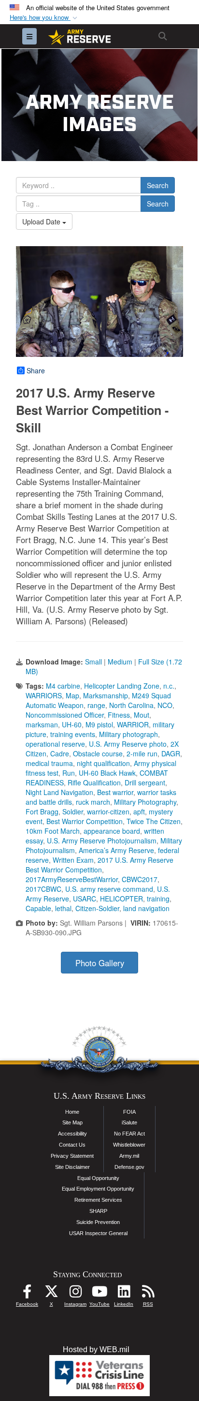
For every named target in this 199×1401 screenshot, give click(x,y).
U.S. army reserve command (109, 889)
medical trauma (49, 763)
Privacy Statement (72, 1156)
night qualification (103, 763)
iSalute (129, 1122)
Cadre (59, 753)
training (158, 898)
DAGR (170, 753)
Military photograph (128, 734)
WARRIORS (44, 695)
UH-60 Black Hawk (107, 773)
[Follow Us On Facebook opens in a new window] (27, 1294)
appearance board (112, 831)
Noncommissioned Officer (65, 715)
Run (68, 773)
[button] (44, 18)
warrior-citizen (108, 811)
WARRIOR (133, 724)
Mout (141, 715)
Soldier (72, 811)
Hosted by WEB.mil (96, 1349)
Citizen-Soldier (97, 908)
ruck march (93, 802)
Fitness (119, 715)
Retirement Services (98, 1200)
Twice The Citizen (154, 821)
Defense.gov (129, 1167)
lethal (63, 908)
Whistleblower (129, 1145)
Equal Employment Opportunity (98, 1189)
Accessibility (72, 1133)
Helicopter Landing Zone (121, 686)
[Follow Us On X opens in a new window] (51, 1294)
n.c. (168, 686)
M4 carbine (63, 686)
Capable (38, 908)
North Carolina (131, 705)
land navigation (146, 908)
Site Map (72, 1122)
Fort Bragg (42, 811)
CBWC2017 (139, 879)
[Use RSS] (148, 1294)
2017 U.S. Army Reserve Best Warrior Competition (99, 864)
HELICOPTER (121, 898)
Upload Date (42, 221)
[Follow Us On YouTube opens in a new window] (99, 1294)
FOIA (129, 1112)
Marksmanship (105, 695)
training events (72, 734)
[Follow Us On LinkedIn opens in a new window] (124, 1294)
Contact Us (72, 1145)
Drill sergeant (145, 782)
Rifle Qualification (94, 782)
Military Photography (145, 802)
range (96, 705)
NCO (164, 705)
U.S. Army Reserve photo (128, 744)
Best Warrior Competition (84, 821)
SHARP (98, 1211)
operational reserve (55, 744)
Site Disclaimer (72, 1167)
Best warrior (115, 792)
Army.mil (129, 1156)
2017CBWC (43, 889)
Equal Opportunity (98, 1178)
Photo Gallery (99, 963)
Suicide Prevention (98, 1222)
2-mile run (142, 753)
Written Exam (73, 860)
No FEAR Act (129, 1133)
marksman (42, 724)
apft (139, 811)
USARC (84, 898)
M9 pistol (99, 724)
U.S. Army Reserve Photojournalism (101, 840)
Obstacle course (98, 753)
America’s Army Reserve (116, 850)
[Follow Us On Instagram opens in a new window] (75, 1294)
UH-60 (72, 724)
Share (36, 370)
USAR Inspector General (98, 1233)
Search (158, 185)
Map (72, 695)
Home (72, 1112)
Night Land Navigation (59, 792)
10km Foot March (53, 831)
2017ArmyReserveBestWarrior (72, 879)
